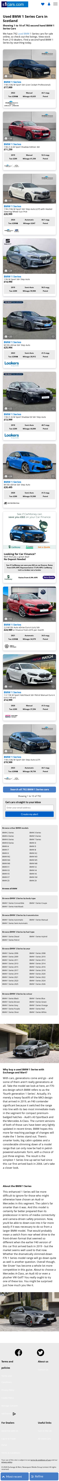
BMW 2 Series (8, 832)
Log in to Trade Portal (8, 1441)
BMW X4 (33, 870)
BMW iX (5, 853)
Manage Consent (9, 1405)
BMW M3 (33, 856)
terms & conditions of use (41, 1460)
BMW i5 (33, 846)
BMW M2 (6, 856)
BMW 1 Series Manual (39, 920)
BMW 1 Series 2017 (10, 970)
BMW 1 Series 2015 (10, 967)
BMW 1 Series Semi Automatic (15, 923)
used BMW (24, 33)
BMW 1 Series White (38, 1012)
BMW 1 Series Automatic (12, 920)
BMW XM (33, 877)
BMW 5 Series (35, 836)
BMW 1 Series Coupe (38, 903)
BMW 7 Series (35, 839)
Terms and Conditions (6, 1379)
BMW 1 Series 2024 (37, 980)
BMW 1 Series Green (38, 1002)
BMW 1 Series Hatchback (12, 906)
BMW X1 (5, 867)
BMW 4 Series (8, 836)
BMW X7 (5, 877)
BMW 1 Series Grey (10, 1005)
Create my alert (29, 814)
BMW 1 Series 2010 (37, 956)
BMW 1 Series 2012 (37, 960)
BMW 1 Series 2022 (37, 977)
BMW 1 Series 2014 (37, 963)
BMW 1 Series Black (10, 998)
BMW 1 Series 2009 (10, 956)
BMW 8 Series (8, 843)
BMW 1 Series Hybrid (38, 936)
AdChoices (6, 1413)
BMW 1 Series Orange (39, 1005)
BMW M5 (33, 860)
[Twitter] (40, 1351)
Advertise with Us (9, 1430)
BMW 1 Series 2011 (10, 960)
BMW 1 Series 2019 (10, 974)
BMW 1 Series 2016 (37, 967)
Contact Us (43, 1369)
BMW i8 (33, 850)
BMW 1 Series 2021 (10, 977)
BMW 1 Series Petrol (10, 940)
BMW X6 (33, 874)
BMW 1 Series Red (37, 1009)
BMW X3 (5, 870)
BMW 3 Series (35, 832)
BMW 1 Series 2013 (10, 963)
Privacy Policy (7, 1390)
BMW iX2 (33, 853)
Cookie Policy (7, 1398)
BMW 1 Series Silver (10, 1012)
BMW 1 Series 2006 (10, 953)
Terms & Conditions (10, 1452)
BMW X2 (33, 867)
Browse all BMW (9, 888)
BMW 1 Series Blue (37, 998)
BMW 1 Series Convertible (13, 903)
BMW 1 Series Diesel (10, 936)
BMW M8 (33, 863)
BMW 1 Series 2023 (10, 980)
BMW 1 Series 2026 (37, 984)
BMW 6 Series (8, 839)
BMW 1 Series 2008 (37, 953)
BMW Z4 (33, 880)
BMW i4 (5, 846)
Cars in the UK (45, 1430)
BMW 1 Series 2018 (37, 970)
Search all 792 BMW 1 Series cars (29, 789)
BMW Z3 (5, 880)
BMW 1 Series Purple (11, 1009)
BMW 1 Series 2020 (37, 974)
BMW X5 (5, 874)
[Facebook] (18, 1351)
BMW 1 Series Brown (11, 1002)
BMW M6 (6, 863)
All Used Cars (44, 1438)
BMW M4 (6, 860)
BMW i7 (5, 850)
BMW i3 (33, 843)
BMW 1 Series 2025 (10, 984)
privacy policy (6, 1462)
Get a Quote (49, 577)
